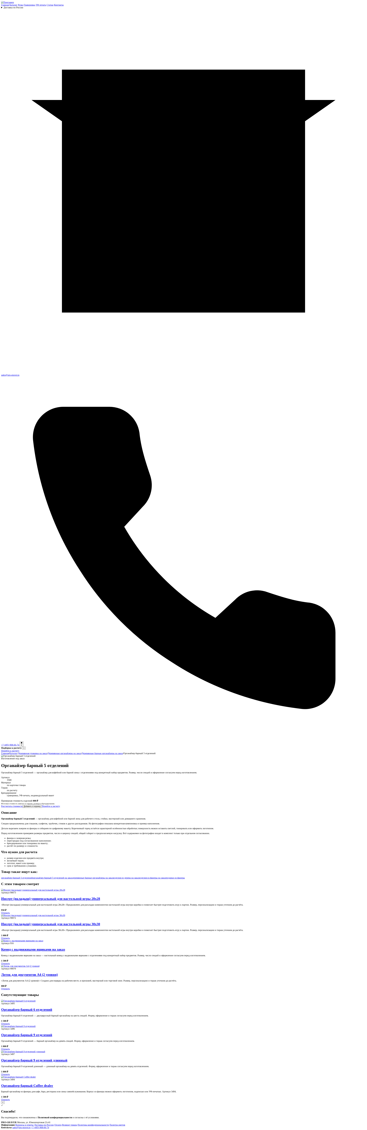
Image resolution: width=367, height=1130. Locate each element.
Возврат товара (69, 1125)
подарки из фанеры (175, 878)
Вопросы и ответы (24, 1125)
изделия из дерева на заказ (126, 878)
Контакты (59, 5)
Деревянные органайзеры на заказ (64, 753)
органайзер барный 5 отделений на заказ (53, 878)
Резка (20, 5)
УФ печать (41, 5)
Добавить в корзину (32, 806)
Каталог (13, 5)
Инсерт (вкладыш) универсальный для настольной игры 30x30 (50, 924)
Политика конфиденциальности (93, 1125)
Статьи (50, 5)
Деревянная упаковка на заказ (32, 753)
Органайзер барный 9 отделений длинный (34, 1060)
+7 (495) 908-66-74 (40, 1127)
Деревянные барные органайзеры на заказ (102, 753)
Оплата (58, 1125)
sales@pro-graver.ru (21, 1127)
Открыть (5, 913)
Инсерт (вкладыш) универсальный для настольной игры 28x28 (50, 899)
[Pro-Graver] (7, 2)
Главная (5, 5)
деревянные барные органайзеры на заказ (93, 878)
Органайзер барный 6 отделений (26, 1009)
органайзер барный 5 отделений (17, 878)
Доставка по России (13, 7)
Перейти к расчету (10, 751)
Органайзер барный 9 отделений (26, 1035)
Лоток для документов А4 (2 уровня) (29, 974)
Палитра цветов (117, 1125)
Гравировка (29, 5)
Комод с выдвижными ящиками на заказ (33, 949)
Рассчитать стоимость (12, 806)
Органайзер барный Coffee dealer (27, 1085)
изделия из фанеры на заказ (152, 878)
